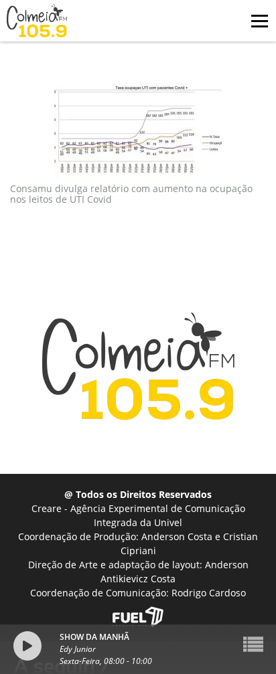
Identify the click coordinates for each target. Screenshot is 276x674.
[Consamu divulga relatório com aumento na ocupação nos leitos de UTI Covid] (138, 133)
